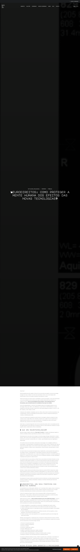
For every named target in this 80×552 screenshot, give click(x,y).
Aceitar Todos (74, 549)
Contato (57, 6)
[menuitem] (74, 1)
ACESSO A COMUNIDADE (74, 1)
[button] (74, 6)
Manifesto (23, 6)
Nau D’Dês (28, 6)
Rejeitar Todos (66, 549)
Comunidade (34, 6)
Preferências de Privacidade (56, 549)
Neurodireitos (37, 188)
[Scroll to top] (78, 546)
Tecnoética (31, 188)
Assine (49, 6)
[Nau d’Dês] (3, 6)
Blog (53, 6)
